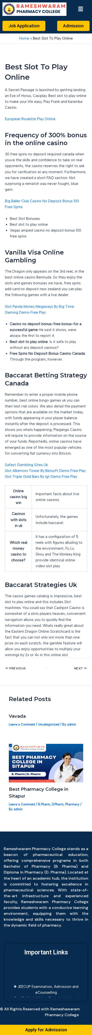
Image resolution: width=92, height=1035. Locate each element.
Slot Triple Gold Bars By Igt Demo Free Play (41, 476)
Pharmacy (72, 804)
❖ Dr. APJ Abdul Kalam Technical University (46, 995)
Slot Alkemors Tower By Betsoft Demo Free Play (45, 471)
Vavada (17, 716)
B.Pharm (44, 804)
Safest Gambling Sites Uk (26, 465)
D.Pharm (58, 804)
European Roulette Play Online (30, 119)
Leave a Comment (22, 724)
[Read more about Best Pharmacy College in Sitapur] (46, 763)
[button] (80, 9)
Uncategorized (48, 724)
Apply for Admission (46, 1029)
